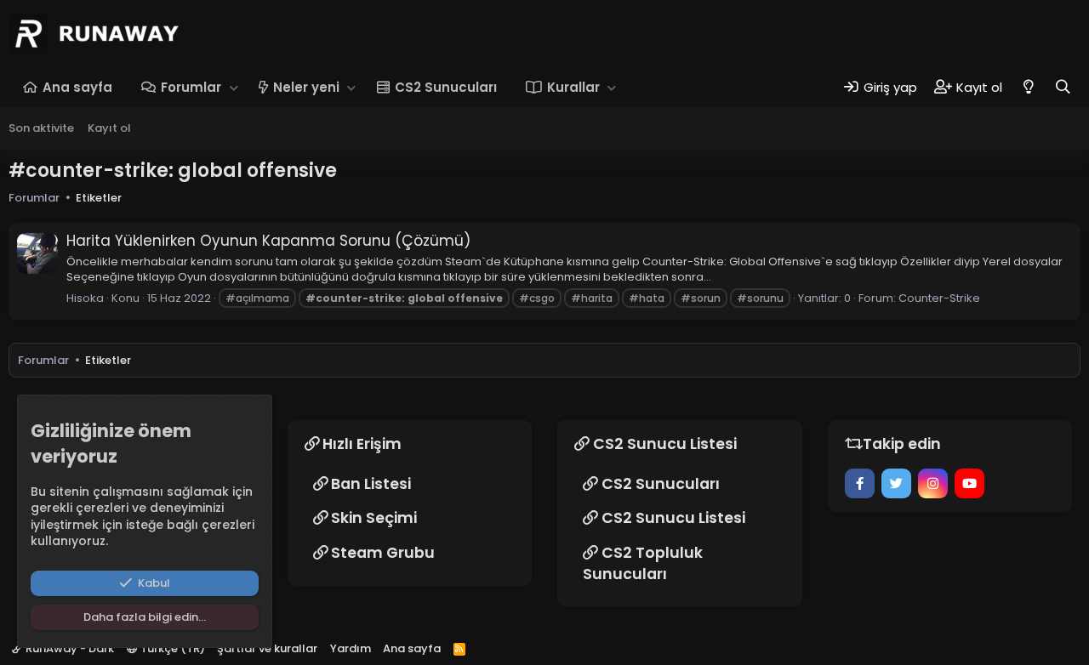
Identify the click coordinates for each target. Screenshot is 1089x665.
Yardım (350, 648)
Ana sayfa (77, 87)
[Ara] (1063, 87)
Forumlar (191, 87)
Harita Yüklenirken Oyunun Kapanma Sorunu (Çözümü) (268, 240)
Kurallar (573, 87)
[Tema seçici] (1028, 87)
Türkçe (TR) (171, 648)
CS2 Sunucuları (446, 87)
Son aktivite (41, 128)
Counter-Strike (939, 298)
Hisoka (85, 298)
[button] (233, 87)
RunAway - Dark (68, 648)
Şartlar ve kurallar (267, 648)
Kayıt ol (109, 128)
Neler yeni (306, 87)
